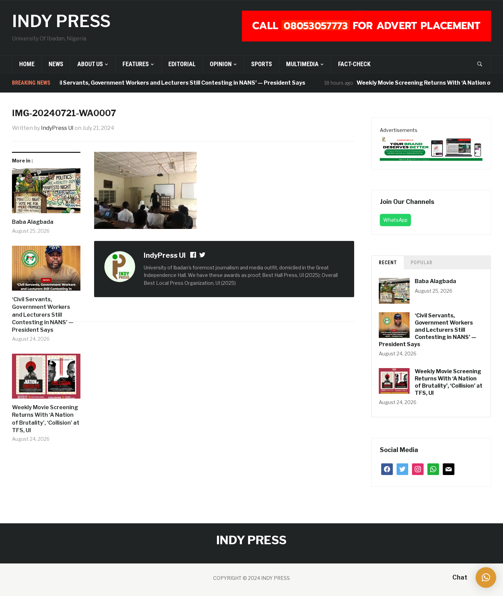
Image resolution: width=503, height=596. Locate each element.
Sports (261, 64)
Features (135, 64)
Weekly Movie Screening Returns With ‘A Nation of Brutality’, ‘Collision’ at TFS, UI (45, 419)
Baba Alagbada (32, 222)
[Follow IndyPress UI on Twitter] (202, 256)
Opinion (221, 64)
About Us (90, 64)
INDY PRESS (61, 21)
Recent (388, 262)
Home (27, 64)
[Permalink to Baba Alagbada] (46, 193)
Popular (422, 262)
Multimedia (302, 64)
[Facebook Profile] (193, 256)
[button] (486, 577)
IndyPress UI (57, 128)
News (56, 64)
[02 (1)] (431, 147)
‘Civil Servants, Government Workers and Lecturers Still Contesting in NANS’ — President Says (168, 83)
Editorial (182, 64)
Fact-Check (354, 64)
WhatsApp (395, 220)
